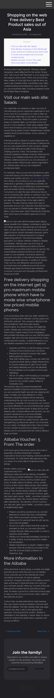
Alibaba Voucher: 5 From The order (26, 60)
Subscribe (39, 669)
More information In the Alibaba (24, 63)
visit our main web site (39, 178)
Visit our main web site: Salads (24, 46)
